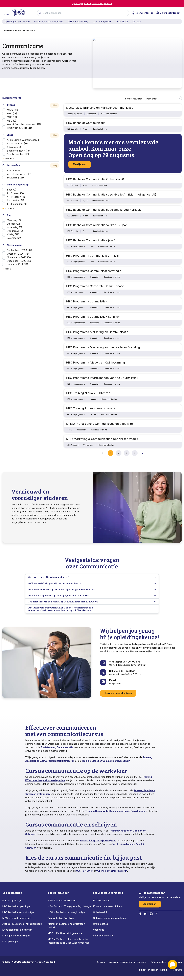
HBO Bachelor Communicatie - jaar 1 (90, 240)
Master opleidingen (12, 900)
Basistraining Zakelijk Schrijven (98, 840)
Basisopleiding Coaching (61, 918)
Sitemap (101, 962)
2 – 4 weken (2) (15, 200)
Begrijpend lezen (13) (18, 150)
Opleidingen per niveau (17, 21)
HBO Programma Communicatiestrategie (93, 271)
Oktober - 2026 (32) (18, 253)
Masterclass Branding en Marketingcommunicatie (99, 107)
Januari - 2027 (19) (17, 264)
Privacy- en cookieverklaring (153, 970)
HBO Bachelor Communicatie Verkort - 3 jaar (96, 225)
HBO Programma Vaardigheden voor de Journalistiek (102, 378)
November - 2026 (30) (19, 257)
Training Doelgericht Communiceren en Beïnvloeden (115, 811)
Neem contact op (144, 13)
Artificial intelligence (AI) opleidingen (22, 923)
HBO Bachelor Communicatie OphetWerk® (95, 179)
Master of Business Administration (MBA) (66, 925)
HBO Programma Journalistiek (86, 301)
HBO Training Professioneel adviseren (91, 408)
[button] (172, 964)
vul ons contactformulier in (111, 870)
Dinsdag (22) (14, 223)
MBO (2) (11, 120)
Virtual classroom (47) (19, 174)
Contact (137, 21)
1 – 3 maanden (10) (17, 204)
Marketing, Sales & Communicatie (19, 30)
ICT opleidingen (10, 941)
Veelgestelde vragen (104, 935)
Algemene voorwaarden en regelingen (127, 962)
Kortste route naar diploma (107, 906)
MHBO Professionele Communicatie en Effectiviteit (100, 423)
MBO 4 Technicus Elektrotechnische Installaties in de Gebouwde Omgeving (69, 941)
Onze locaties (100, 923)
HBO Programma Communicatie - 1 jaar (92, 255)
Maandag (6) (14, 220)
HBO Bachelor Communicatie (85, 123)
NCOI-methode (101, 900)
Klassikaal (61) (14, 170)
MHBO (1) (12, 117)
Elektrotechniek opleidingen (17, 929)
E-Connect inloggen (170, 13)
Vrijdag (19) (13, 234)
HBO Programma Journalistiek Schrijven (93, 316)
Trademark (176, 970)
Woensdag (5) (14, 227)
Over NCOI (122, 21)
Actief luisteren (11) (17, 143)
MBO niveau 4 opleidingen (16, 918)
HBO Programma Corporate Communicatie (95, 286)
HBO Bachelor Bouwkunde (62, 900)
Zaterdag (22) (14, 238)
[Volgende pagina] (143, 453)
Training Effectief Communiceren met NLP (106, 760)
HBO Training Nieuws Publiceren (88, 393)
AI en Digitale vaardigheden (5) (23, 139)
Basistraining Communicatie (57, 747)
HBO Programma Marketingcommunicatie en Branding (103, 347)
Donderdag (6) (15, 230)
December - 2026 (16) (19, 260)
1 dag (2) (11, 189)
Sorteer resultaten (133, 98)
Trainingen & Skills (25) (19, 127)
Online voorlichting (78, 21)
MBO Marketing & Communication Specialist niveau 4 (102, 439)
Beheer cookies (158, 962)
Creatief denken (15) (18, 154)
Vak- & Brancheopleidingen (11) (24, 124)
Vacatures (98, 929)
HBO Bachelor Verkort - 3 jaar (19, 912)
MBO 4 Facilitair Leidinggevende (65, 933)
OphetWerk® (100, 912)
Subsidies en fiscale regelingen (109, 918)
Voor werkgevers (102, 21)
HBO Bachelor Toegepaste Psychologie (69, 906)
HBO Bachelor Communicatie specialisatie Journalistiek (103, 209)
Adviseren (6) (14, 147)
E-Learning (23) (15, 177)
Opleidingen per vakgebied (48, 21)
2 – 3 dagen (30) (16, 193)
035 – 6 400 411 (85, 870)
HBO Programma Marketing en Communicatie (97, 332)
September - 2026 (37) (19, 250)
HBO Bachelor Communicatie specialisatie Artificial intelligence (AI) (111, 194)
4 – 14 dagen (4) (16, 196)
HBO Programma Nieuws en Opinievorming (95, 362)
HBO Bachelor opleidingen (16, 906)
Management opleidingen (16, 935)
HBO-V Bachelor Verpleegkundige (66, 912)
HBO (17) (12, 113)
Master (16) (13, 110)
